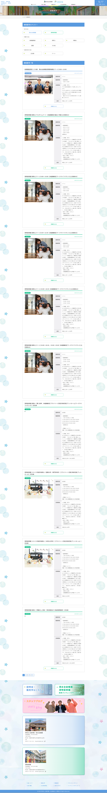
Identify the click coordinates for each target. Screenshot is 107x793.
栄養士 (75, 40)
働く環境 (44, 4)
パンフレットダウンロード (74, 785)
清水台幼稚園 (32, 32)
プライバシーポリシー (73, 783)
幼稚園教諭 (32, 40)
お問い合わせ (57, 785)
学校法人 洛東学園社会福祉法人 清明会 (6, 3)
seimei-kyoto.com (40, 771)
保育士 (53, 40)
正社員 (32, 53)
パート (53, 53)
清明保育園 (54, 32)
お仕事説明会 (63, 4)
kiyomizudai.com (39, 741)
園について (33, 4)
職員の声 (53, 4)
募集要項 (73, 4)
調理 (32, 45)
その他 (53, 45)
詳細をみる (54, 106)
